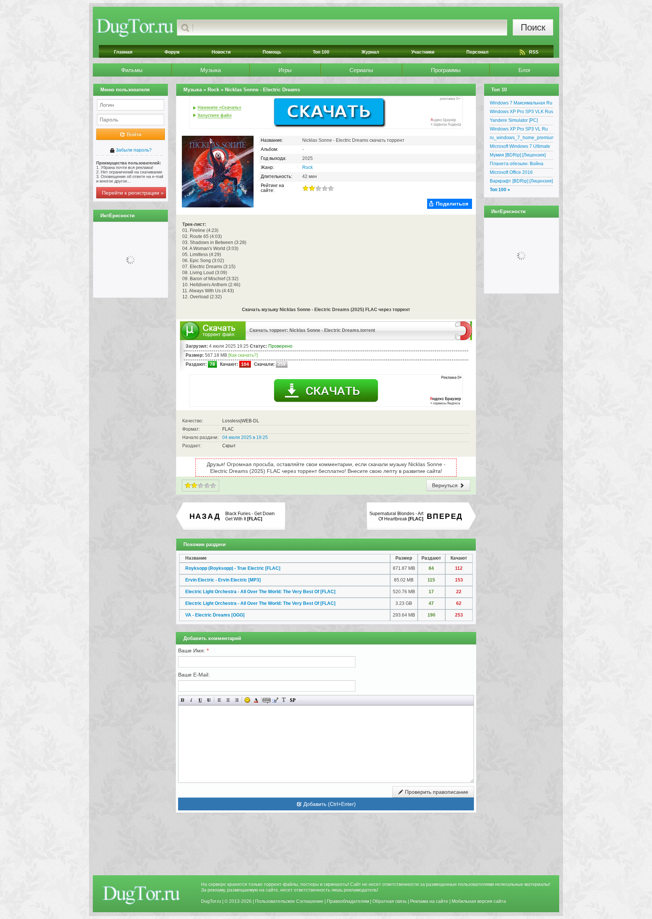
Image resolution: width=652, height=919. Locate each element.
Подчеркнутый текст (200, 700)
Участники (422, 52)
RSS (533, 52)
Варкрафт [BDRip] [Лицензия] (521, 181)
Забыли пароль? (133, 150)
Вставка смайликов (247, 700)
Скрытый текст (266, 700)
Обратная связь (389, 901)
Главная (123, 52)
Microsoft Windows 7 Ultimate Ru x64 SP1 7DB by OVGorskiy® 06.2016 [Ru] (520, 147)
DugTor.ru (211, 901)
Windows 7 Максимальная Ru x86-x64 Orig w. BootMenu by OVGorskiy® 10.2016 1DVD (521, 104)
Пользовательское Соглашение (289, 901)
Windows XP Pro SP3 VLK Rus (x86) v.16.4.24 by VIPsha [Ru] (521, 113)
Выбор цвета (256, 700)
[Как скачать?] (243, 355)
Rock (307, 167)
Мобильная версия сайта (479, 901)
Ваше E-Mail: (194, 675)
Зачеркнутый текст (209, 700)
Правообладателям (348, 901)
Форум (172, 52)
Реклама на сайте (429, 901)
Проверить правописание (435, 792)
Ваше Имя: (193, 650)
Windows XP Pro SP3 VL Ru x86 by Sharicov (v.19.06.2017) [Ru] (521, 130)
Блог (524, 70)
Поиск (533, 27)
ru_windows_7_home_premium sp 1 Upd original (521, 139)
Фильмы (132, 70)
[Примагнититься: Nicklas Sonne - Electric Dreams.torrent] (463, 330)
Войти (133, 134)
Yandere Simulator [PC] (514, 120)
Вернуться (445, 485)
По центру (228, 700)
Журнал (370, 52)
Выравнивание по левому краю (219, 700)
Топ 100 (321, 52)
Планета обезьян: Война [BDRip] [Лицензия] (516, 165)
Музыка (210, 70)
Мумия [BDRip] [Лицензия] (518, 155)
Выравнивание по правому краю (236, 700)
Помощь (272, 52)
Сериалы (361, 70)
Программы (446, 70)
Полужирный (182, 700)
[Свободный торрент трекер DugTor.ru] (141, 895)
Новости (221, 52)
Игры (285, 70)
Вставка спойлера (292, 700)
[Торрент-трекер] (135, 27)
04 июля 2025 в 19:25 (245, 437)
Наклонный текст (191, 700)
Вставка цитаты (275, 700)
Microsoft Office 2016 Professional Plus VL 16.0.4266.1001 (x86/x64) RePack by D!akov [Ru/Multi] (519, 173)
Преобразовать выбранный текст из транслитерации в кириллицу (284, 700)
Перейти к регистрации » (133, 193)
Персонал (477, 52)
